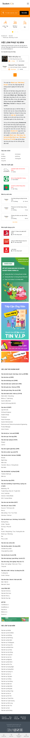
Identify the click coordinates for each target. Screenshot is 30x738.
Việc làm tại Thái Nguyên (7, 642)
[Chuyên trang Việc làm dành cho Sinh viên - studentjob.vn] (8, 3)
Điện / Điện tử (4, 582)
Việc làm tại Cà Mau (6, 679)
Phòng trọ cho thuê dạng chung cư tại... (19, 207)
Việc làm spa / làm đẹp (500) (9, 436)
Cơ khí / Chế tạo (5, 575)
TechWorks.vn (5, 604)
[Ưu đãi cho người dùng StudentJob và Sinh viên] (15, 321)
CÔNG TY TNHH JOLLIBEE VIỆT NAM (18, 232)
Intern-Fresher (5, 429)
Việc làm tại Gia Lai (6, 693)
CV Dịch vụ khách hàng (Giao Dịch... (18, 186)
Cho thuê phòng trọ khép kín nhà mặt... (19, 199)
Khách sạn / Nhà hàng (7, 534)
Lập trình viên (4, 409)
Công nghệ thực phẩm (7, 551)
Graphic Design (5, 414)
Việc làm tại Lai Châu (6, 649)
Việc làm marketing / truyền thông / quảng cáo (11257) (13, 485)
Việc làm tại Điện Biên (6, 686)
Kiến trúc (3, 476)
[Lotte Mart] (6, 250)
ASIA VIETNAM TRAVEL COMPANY (18, 67)
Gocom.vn (3, 614)
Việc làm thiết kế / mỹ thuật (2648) (10, 471)
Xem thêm (15, 222)
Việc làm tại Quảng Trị (7, 671)
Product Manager (5, 426)
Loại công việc (5, 588)
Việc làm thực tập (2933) (7, 480)
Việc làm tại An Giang (6, 710)
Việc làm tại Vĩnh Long (7, 703)
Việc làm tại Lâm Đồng (7, 652)
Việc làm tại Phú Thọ (6, 664)
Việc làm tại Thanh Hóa (7, 698)
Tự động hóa (4, 573)
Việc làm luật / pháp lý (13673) (9, 439)
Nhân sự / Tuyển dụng (7, 398)
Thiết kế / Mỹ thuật (6, 474)
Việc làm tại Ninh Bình (6, 662)
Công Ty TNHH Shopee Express (19, 240)
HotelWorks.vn (5, 607)
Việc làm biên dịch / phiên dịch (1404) (11, 383)
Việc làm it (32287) (6, 407)
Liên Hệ (16, 717)
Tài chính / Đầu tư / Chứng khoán (9, 465)
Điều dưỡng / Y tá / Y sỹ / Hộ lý (9, 513)
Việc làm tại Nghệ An (6, 659)
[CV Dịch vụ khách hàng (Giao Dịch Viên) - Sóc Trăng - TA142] (6, 187)
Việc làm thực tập (5, 598)
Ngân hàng (4, 460)
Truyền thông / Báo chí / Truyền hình (10, 491)
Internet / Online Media (7, 495)
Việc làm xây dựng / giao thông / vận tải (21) (13, 558)
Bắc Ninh (3, 158)
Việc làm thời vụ (5, 595)
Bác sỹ (3, 510)
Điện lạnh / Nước (5, 584)
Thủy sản (3, 566)
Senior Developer (5, 419)
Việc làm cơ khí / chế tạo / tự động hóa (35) (12, 570)
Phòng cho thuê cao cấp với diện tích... (19, 216)
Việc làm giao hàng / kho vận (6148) (11, 390)
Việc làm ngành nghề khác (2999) (10, 448)
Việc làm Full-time (5, 591)
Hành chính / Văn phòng (7, 396)
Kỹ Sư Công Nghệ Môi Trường (18, 178)
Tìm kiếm (24, 13)
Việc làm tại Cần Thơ (6, 705)
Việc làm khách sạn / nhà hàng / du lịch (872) (13, 519)
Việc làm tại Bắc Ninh (6, 640)
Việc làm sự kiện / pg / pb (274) (9, 452)
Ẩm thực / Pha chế (6, 526)
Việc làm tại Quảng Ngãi (7, 666)
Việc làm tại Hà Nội (6, 630)
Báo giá (24, 718)
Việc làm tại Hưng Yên (7, 645)
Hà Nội (2, 154)
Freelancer (4, 417)
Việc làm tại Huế (5, 708)
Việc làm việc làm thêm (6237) (9, 502)
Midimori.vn (4, 612)
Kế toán (3, 457)
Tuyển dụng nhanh (18, 736)
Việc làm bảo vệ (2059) (7, 377)
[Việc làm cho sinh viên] (15, 345)
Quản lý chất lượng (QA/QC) (8, 403)
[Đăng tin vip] (15, 279)
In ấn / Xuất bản (5, 493)
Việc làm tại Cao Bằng (7, 681)
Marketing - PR (5, 488)
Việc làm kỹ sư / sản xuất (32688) (10, 433)
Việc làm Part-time (6, 593)
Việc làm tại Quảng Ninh (7, 669)
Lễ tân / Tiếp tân (5, 524)
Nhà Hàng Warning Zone (16, 59)
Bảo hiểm (3, 467)
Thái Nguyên (18, 158)
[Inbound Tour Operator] (5, 67)
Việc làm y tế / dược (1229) (8, 505)
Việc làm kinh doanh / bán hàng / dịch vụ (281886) (14, 374)
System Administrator (7, 422)
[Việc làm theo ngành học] (15, 356)
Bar (2, 536)
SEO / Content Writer (6, 498)
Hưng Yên (3, 160)
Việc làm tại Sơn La (6, 674)
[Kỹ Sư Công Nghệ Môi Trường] (6, 178)
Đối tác (3, 602)
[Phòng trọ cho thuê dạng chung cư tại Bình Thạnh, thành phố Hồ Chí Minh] (6, 208)
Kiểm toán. (4, 462)
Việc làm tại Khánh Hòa (7, 647)
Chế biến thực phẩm (6, 548)
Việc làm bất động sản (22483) (9, 380)
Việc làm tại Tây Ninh (6, 676)
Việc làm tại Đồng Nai (6, 688)
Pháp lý (3, 442)
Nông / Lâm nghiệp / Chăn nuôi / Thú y (11, 564)
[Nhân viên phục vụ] (5, 59)
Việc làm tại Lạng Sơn (6, 654)
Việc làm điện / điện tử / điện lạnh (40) (11, 579)
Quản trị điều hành (6, 401)
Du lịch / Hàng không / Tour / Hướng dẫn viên (12, 531)
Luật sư (3, 444)
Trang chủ (4, 717)
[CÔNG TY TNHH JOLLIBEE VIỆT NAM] (6, 233)
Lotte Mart (13, 249)
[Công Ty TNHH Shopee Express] (6, 241)
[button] (12, 32)
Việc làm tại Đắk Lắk (6, 683)
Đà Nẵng (3, 156)
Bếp (2, 529)
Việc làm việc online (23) (8, 543)
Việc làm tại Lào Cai (6, 657)
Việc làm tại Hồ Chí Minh (7, 633)
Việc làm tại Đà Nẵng (6, 635)
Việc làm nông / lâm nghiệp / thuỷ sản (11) (12, 561)
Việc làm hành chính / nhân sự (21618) (11, 393)
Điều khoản (23, 717)
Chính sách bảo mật (6, 718)
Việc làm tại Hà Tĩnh (6, 696)
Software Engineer (6, 412)
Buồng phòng (4, 521)
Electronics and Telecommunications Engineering (14, 424)
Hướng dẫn (16, 718)
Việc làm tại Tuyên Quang (7, 700)
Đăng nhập (26, 736)
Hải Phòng (17, 156)
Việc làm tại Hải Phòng (7, 637)
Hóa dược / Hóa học (6, 515)
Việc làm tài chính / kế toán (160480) (11, 455)
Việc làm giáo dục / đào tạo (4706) (10, 387)
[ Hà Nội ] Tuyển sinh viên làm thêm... (18, 169)
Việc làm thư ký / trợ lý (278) (8, 555)
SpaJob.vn (4, 609)
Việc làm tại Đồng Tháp (7, 691)
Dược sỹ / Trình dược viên (7, 508)
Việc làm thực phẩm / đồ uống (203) (10, 546)
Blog (10, 717)
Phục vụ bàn (4, 538)
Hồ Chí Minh (17, 154)
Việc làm (11, 736)
